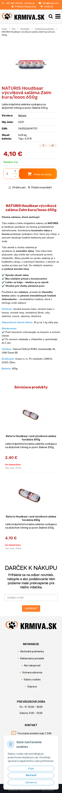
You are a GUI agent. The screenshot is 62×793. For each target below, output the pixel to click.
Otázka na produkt (41, 187)
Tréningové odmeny (44, 29)
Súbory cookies (32, 679)
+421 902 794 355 (14, 3)
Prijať (31, 768)
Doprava (32, 686)
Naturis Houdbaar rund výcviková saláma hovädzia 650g (31, 518)
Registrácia (30, 6)
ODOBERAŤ (31, 608)
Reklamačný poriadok (32, 658)
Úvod (4, 29)
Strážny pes (19, 187)
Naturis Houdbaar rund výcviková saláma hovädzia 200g (31, 438)
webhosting (24, 790)
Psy (14, 29)
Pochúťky (25, 29)
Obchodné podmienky (32, 651)
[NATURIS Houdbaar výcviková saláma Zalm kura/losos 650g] (31, 62)
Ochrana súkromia (32, 672)
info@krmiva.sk (50, 3)
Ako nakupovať (32, 665)
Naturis (22, 115)
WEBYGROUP (48, 790)
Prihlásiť (19, 6)
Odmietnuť (31, 782)
